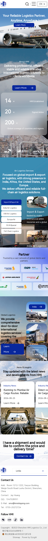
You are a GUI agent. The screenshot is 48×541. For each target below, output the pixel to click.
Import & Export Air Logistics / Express (35, 211)
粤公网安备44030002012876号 (18, 534)
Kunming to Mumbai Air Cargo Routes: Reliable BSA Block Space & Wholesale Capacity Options (16, 392)
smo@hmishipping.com (19, 503)
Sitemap (16, 537)
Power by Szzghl (29, 537)
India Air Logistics (36, 246)
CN (40, 4)
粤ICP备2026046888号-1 (12, 531)
